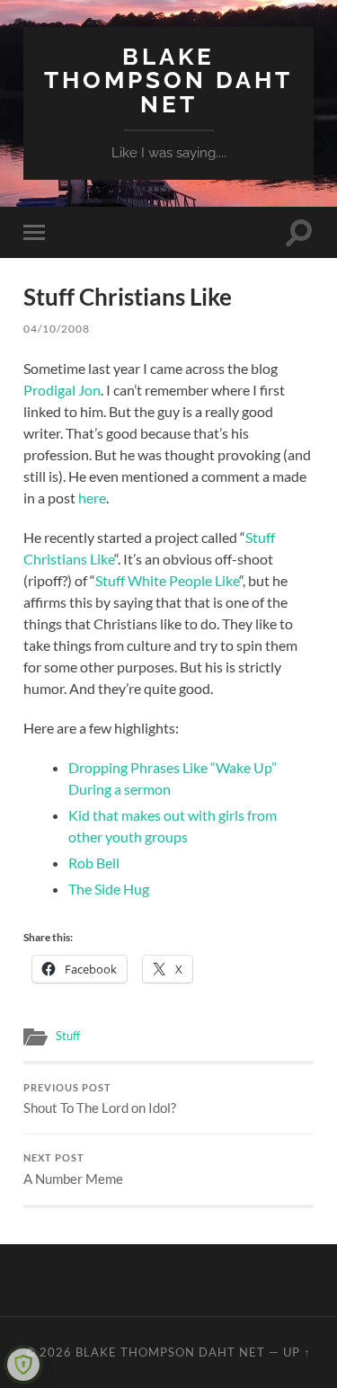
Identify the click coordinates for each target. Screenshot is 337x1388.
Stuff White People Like (167, 580)
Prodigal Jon (62, 389)
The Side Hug (108, 888)
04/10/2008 (56, 328)
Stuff (68, 1035)
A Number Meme (73, 1169)
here (92, 497)
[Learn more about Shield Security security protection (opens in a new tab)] (23, 1364)
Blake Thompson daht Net (168, 80)
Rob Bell (94, 862)
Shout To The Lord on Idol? (99, 1099)
